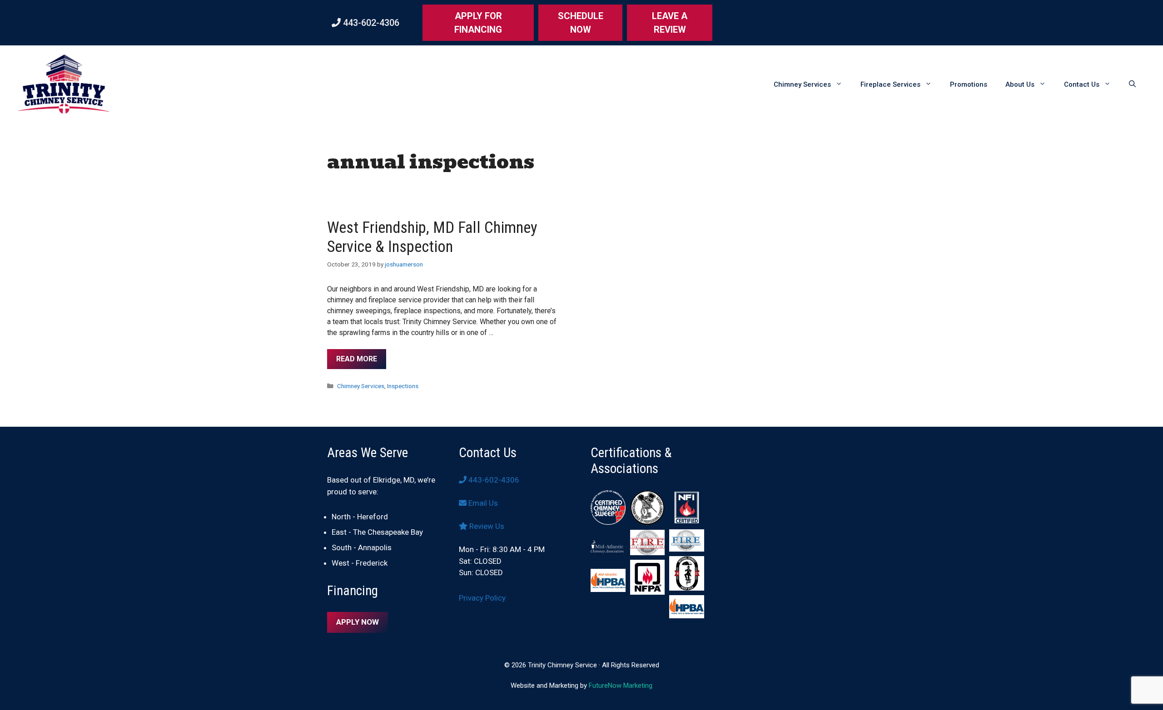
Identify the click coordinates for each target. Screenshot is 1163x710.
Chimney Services (802, 84)
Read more (356, 359)
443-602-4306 (370, 22)
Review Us (485, 526)
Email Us (482, 503)
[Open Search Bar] (1132, 84)
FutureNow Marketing (620, 685)
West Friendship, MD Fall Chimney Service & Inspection (432, 237)
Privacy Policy (482, 597)
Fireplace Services (890, 84)
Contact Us (1081, 84)
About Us (1019, 84)
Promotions (968, 84)
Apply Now (357, 621)
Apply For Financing (478, 22)
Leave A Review (669, 22)
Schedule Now (580, 22)
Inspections (402, 386)
